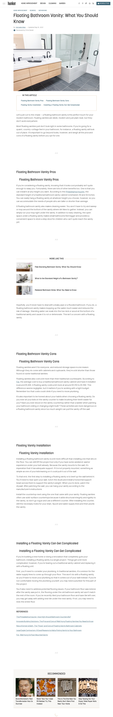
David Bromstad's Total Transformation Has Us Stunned (24, 701)
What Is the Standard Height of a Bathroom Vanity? (56, 279)
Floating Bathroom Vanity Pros (32, 101)
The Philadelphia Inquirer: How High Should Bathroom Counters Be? (43, 617)
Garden (62, 3)
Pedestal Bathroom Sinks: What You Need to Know (55, 290)
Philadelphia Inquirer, (75, 192)
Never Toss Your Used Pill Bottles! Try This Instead (45, 701)
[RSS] (93, 3)
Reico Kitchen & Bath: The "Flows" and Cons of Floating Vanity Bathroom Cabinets (49, 626)
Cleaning (52, 3)
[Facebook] (79, 3)
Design (43, 3)
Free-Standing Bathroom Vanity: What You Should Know (58, 267)
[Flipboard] (86, 3)
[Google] (89, 3)
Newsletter (104, 3)
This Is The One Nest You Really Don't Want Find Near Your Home (67, 701)
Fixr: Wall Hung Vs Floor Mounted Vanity (32, 635)
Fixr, (18, 382)
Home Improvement (29, 3)
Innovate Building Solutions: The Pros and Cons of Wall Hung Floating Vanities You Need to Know (54, 621)
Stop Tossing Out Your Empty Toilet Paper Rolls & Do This (87, 701)
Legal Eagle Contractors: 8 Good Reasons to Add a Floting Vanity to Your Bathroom (49, 630)
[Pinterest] (82, 3)
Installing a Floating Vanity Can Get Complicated (62, 105)
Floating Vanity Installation (31, 105)
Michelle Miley (21, 27)
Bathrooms (43, 10)
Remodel (33, 10)
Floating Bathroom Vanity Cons (57, 101)
